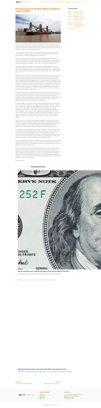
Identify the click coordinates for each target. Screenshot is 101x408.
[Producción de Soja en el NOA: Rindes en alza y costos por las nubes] (70, 13)
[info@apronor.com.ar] (69, 397)
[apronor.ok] (42, 396)
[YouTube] (42, 398)
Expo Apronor (68, 2)
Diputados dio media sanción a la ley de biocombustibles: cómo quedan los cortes (42, 369)
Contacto (83, 2)
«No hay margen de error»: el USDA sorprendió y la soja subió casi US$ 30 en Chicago (43, 271)
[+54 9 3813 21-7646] (68, 398)
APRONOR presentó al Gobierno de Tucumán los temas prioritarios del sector (79, 18)
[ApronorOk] (42, 394)
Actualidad (53, 2)
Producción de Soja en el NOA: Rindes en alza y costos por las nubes (79, 13)
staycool (56, 405)
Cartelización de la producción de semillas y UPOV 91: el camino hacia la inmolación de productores (76, 25)
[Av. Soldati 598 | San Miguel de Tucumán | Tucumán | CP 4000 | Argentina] (75, 395)
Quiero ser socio (76, 2)
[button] (49, 1)
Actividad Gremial (60, 2)
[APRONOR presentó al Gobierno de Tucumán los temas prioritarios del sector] (70, 18)
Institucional (46, 2)
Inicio (41, 2)
